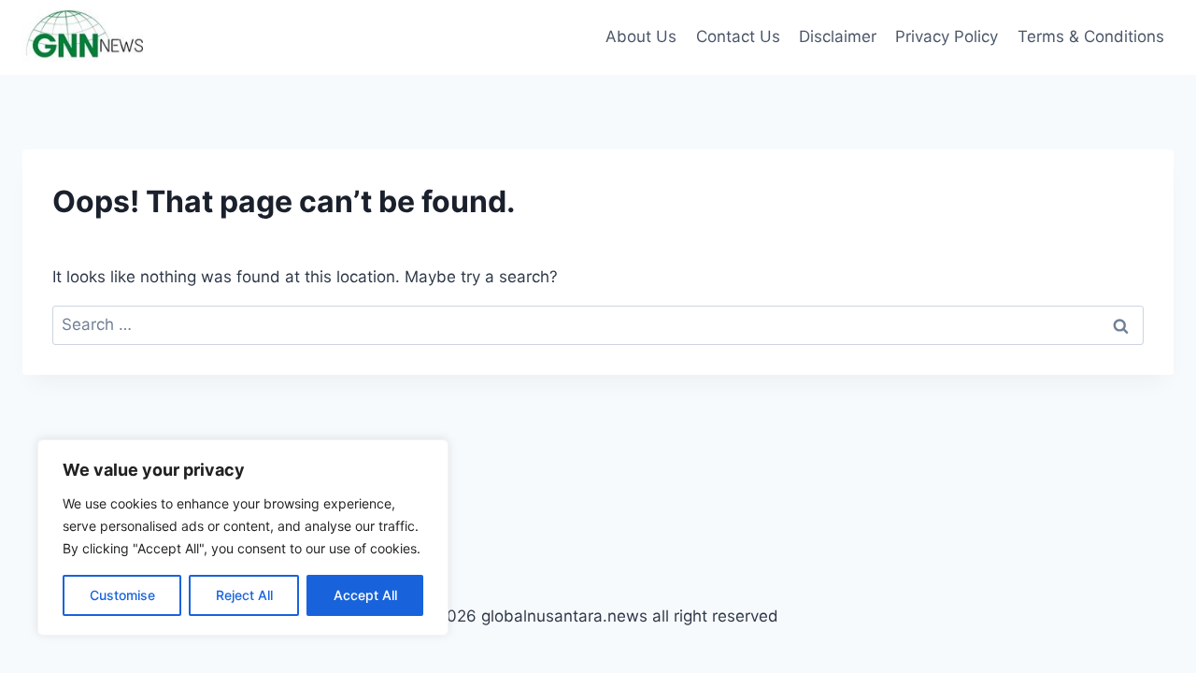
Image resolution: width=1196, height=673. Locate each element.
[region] (242, 537)
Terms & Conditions (1091, 36)
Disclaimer (837, 36)
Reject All (244, 595)
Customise (122, 595)
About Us (640, 36)
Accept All (365, 595)
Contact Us (738, 36)
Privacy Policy (946, 36)
